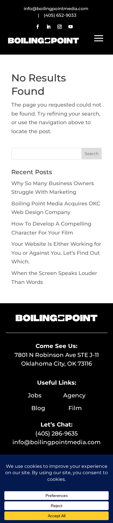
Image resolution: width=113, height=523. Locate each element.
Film (75, 408)
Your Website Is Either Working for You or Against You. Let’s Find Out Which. (56, 253)
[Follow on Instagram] (59, 27)
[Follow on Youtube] (70, 27)
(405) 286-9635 (56, 433)
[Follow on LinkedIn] (48, 27)
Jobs (45, 395)
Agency (74, 395)
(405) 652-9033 (60, 15)
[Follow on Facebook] (37, 27)
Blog (49, 408)
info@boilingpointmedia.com (56, 442)
